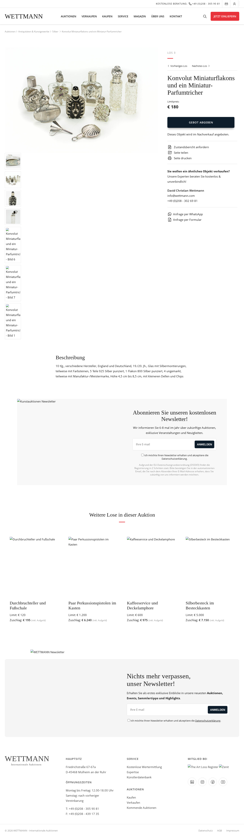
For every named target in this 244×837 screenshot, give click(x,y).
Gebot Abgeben (201, 122)
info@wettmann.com (181, 196)
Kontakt (176, 16)
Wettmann (24, 16)
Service (123, 16)
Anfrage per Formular (187, 220)
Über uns (157, 16)
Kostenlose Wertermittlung (144, 767)
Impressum (232, 830)
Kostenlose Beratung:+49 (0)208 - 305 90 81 (188, 3)
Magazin (140, 16)
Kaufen (107, 16)
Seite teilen (180, 152)
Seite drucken (182, 158)
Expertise (133, 772)
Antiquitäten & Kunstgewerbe (33, 31)
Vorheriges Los (178, 66)
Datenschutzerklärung (174, 458)
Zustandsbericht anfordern (191, 147)
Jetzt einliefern (225, 16)
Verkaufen (89, 16)
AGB (219, 830)
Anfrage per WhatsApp (188, 214)
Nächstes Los (200, 66)
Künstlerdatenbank (139, 777)
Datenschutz (205, 830)
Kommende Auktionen (141, 808)
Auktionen (68, 16)
